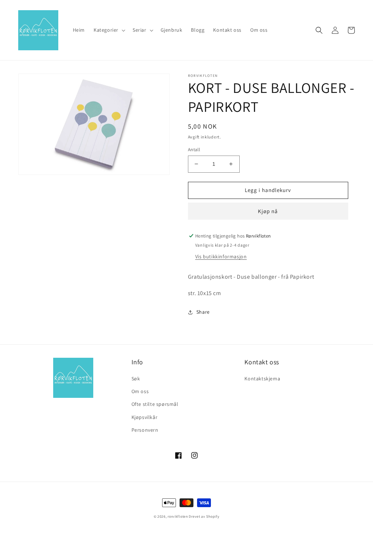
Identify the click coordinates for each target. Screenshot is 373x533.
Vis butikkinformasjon (221, 256)
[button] (108, 30)
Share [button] (203, 312)
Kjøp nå (268, 211)
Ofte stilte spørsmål (154, 404)
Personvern (144, 430)
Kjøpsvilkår (144, 417)
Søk (135, 378)
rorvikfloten (178, 516)
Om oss (140, 391)
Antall (194, 149)
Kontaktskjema (262, 378)
